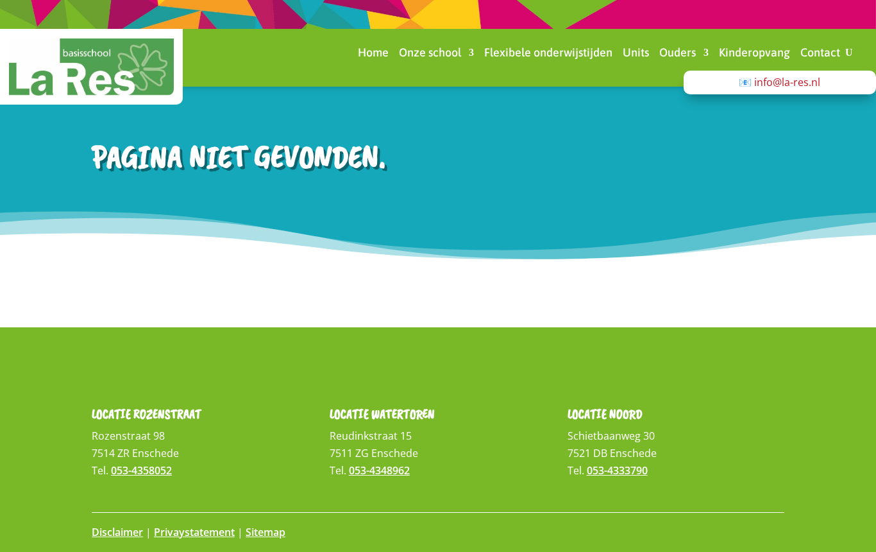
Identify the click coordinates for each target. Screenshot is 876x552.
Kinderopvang (754, 53)
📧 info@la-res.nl (779, 82)
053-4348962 (379, 470)
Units (636, 53)
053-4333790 (617, 470)
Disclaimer (117, 532)
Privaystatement (194, 532)
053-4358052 (141, 470)
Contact (820, 53)
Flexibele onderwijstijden (548, 53)
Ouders (677, 53)
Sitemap (265, 532)
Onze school (430, 53)
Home (373, 53)
